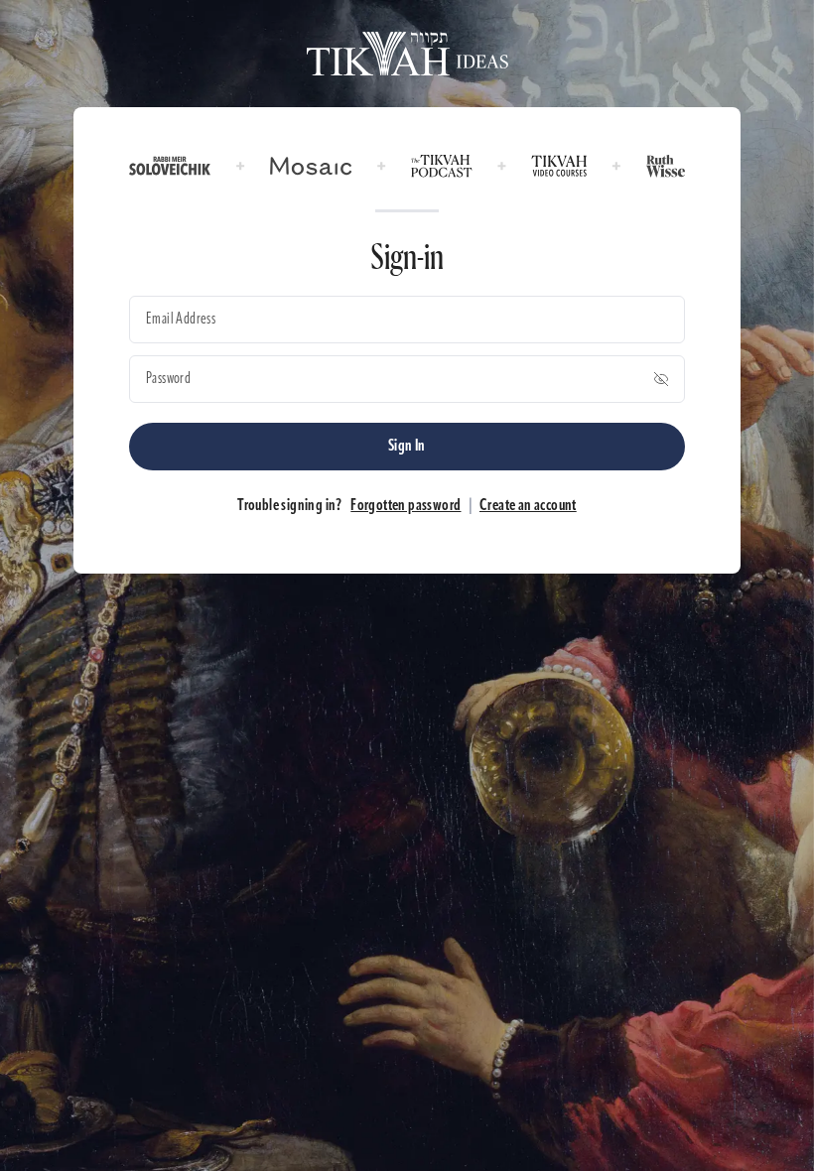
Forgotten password (405, 506)
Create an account (528, 506)
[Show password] (661, 379)
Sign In (407, 447)
